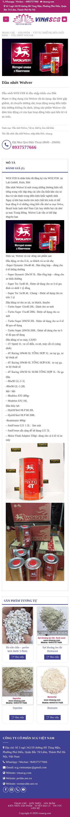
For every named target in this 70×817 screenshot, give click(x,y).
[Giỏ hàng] (64, 19)
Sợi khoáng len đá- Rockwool (53, 649)
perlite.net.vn (24, 778)
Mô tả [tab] (10, 162)
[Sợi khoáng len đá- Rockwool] (52, 625)
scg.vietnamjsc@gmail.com (31, 767)
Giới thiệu (35, 803)
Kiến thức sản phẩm (20, 806)
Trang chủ (8, 32)
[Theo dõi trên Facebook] (5, 789)
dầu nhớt (10, 134)
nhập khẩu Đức (37, 134)
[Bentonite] (52, 685)
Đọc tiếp (19, 656)
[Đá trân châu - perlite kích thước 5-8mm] (17, 625)
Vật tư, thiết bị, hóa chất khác (41, 128)
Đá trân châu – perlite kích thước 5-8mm (17, 649)
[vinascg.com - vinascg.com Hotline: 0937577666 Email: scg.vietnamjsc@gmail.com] (36, 19)
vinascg (49, 134)
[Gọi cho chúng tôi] (17, 789)
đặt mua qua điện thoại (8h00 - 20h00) (36, 145)
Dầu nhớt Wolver (22, 35)
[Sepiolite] (17, 685)
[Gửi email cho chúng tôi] (11, 789)
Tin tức (57, 806)
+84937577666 (38, 761)
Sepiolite (17, 708)
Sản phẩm (24, 32)
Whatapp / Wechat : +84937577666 (21, 1)
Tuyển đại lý (43, 806)
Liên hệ (35, 808)
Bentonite (52, 708)
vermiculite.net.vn (27, 783)
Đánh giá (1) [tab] (15, 168)
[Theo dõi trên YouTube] (23, 789)
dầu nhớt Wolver (22, 134)
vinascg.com (24, 772)
